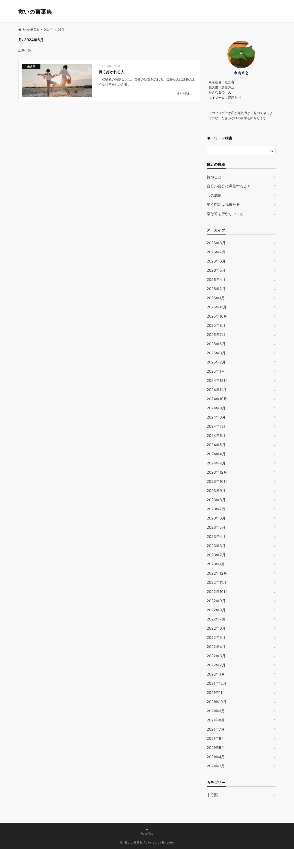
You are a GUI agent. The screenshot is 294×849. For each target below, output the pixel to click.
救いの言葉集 (35, 11)
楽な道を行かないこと (225, 213)
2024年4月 (216, 454)
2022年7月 (216, 619)
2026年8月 (216, 242)
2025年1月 (216, 371)
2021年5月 (216, 747)
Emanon (168, 842)
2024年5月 (216, 444)
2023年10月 (217, 481)
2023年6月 (216, 518)
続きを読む (183, 93)
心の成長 (214, 195)
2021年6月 (216, 738)
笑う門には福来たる (223, 204)
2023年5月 (216, 527)
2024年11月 (216, 389)
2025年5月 (216, 343)
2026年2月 (216, 288)
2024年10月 (217, 399)
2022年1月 (216, 674)
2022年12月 (217, 573)
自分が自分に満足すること (229, 186)
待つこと (214, 177)
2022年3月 (216, 656)
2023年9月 (216, 490)
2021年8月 (216, 720)
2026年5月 (216, 270)
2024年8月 (216, 417)
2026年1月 (216, 298)
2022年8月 (216, 610)
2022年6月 (216, 628)
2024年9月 (216, 408)
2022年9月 (216, 600)
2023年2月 (216, 555)
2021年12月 (216, 683)
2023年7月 (216, 509)
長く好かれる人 (111, 72)
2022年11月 (216, 582)
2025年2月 (216, 362)
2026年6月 (216, 261)
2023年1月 (216, 564)
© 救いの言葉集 (131, 842)
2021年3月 (216, 766)
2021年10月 (216, 701)
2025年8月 (216, 325)
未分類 (31, 66)
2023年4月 (216, 536)
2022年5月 (216, 637)
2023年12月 (217, 472)
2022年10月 (217, 591)
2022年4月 (216, 646)
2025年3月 (216, 353)
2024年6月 (216, 435)
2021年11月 (216, 692)
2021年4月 (216, 756)
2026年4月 (216, 279)
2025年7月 (216, 334)
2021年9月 (216, 711)
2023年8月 (216, 499)
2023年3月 (216, 545)
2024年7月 (216, 426)
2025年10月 (217, 316)
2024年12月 (217, 380)
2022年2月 (216, 665)
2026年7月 (216, 252)
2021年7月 (216, 729)
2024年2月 (216, 463)
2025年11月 (216, 307)
